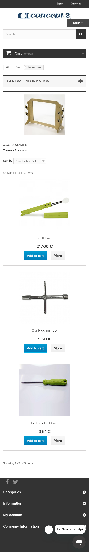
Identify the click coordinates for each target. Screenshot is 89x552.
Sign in (60, 3)
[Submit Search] (81, 34)
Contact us (76, 3)
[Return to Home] (7, 67)
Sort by (7, 160)
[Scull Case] (44, 205)
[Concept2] (44, 16)
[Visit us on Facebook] (7, 481)
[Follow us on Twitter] (15, 481)
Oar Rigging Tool (45, 331)
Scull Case (45, 238)
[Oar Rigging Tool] (44, 298)
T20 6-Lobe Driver (44, 423)
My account (12, 515)
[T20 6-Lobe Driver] (44, 390)
